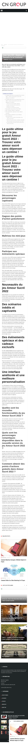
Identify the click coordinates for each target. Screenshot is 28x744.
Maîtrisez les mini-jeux (10, 106)
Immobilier (4, 704)
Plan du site (3, 681)
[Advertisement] (14, 26)
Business (4, 701)
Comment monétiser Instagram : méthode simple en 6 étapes (17, 739)
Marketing (13, 736)
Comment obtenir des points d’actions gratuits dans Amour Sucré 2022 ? (15, 123)
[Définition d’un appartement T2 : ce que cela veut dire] (4, 721)
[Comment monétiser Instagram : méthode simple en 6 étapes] (18, 729)
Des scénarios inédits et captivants (13, 110)
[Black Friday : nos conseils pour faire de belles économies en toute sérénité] (4, 717)
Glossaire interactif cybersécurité (8, 684)
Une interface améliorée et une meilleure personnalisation (14, 115)
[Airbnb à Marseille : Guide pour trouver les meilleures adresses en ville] (14, 613)
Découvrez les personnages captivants (13, 103)
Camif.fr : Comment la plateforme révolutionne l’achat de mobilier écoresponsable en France (13, 638)
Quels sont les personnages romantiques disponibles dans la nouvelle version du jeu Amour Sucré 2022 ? (15, 121)
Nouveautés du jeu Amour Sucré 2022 (13, 108)
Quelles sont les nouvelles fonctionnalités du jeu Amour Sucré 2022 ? (15, 118)
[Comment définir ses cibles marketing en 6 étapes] (14, 571)
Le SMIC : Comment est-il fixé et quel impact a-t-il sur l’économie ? (14, 655)
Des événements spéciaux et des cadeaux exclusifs (14, 112)
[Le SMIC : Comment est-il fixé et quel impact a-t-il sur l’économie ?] (14, 651)
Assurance (4, 698)
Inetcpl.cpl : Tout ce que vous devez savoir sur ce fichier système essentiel (14, 599)
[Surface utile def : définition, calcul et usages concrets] (4, 727)
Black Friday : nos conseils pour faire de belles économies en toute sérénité (16, 716)
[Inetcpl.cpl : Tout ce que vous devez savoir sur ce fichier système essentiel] (14, 595)
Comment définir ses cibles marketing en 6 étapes (13, 580)
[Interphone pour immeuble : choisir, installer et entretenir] (4, 732)
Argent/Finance (5, 695)
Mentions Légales (5, 680)
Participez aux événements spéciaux (13, 107)
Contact (2, 683)
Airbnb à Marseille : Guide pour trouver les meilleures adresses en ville (12, 619)
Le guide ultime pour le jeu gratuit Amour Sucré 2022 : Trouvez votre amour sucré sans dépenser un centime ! (15, 96)
